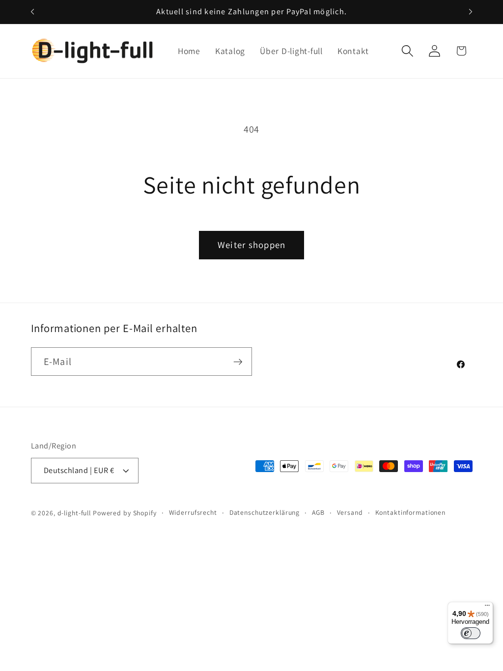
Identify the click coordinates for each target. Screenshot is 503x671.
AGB (318, 512)
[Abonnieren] (238, 361)
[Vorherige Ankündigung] (32, 12)
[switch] (470, 633)
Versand (350, 512)
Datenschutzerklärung (264, 512)
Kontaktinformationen (410, 512)
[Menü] (487, 608)
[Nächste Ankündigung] (470, 12)
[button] (407, 50)
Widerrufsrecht (193, 512)
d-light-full (74, 512)
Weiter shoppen (252, 245)
